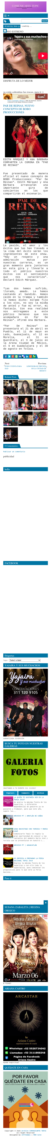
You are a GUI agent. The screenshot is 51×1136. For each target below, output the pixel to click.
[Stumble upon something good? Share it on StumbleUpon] (16, 356)
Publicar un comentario (14, 452)
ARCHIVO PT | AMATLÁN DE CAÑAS (28, 816)
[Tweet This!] (9, 356)
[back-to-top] (46, 902)
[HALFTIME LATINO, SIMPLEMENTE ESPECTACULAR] (10, 434)
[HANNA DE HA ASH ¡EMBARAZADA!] (25, 387)
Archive (40, 793)
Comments (25, 793)
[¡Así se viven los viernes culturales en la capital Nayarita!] (40, 419)
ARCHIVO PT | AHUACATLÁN (25, 845)
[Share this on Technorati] (34, 356)
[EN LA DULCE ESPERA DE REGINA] (10, 403)
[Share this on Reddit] (30, 356)
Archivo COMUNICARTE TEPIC (34, 1131)
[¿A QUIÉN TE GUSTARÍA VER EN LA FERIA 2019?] (8, 801)
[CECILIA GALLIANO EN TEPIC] (25, 403)
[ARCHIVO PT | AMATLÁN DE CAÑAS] (8, 820)
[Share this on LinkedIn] (27, 356)
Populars (10, 793)
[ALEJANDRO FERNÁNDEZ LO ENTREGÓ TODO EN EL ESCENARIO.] (40, 403)
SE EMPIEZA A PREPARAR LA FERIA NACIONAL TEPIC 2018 (29, 859)
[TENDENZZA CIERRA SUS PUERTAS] (40, 387)
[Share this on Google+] (12, 356)
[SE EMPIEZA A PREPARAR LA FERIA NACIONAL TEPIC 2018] (8, 862)
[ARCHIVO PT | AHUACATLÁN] (8, 849)
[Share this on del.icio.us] (23, 356)
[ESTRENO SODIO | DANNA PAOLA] (25, 419)
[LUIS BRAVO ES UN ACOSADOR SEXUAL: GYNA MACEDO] (10, 387)
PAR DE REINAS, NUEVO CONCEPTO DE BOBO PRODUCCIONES (18, 109)
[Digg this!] (20, 356)
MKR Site (37, 1135)
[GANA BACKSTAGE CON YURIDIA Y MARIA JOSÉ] (8, 833)
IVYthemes (26, 1135)
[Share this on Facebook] (5, 356)
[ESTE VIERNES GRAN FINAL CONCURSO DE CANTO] (10, 419)
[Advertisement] (27, 86)
